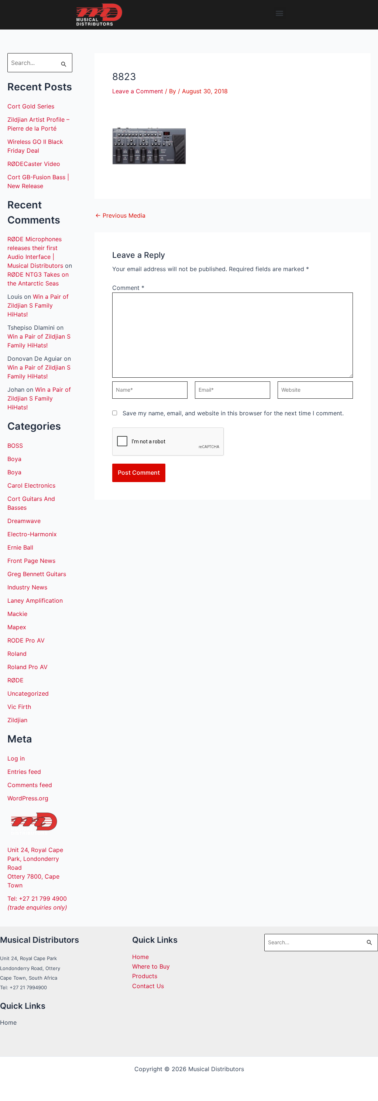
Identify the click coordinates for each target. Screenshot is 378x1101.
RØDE (15, 680)
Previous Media (120, 215)
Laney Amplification (35, 600)
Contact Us (148, 986)
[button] (280, 13)
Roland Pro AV (27, 667)
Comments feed (29, 785)
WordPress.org (27, 798)
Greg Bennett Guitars (36, 574)
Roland (17, 653)
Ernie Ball (20, 547)
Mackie (17, 613)
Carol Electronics (31, 485)
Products (144, 976)
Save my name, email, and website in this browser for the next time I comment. (233, 413)
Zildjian (17, 720)
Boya (14, 459)
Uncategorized (28, 693)
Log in (16, 758)
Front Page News (31, 560)
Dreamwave (24, 520)
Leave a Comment (137, 91)
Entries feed (24, 771)
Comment (128, 287)
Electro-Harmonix (32, 534)
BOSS (15, 445)
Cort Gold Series (30, 106)
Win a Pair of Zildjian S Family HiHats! (38, 305)
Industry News (27, 587)
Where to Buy (151, 966)
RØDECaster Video (33, 163)
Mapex (16, 627)
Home (140, 956)
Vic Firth (19, 706)
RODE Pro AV (26, 640)
